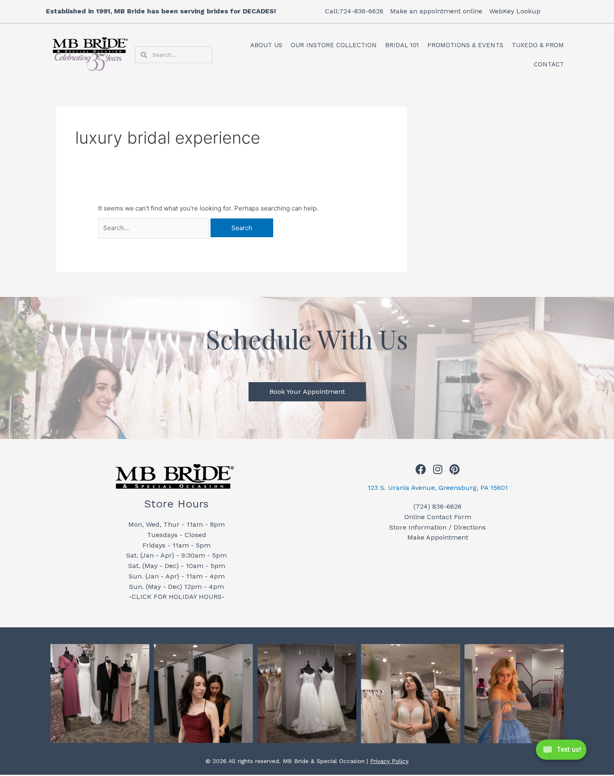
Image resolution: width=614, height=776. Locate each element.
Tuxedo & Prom (538, 45)
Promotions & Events (465, 45)
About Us (266, 45)
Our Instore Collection (334, 45)
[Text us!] (561, 752)
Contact (549, 64)
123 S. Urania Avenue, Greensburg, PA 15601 (438, 488)
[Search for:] (154, 228)
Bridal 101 (402, 45)
